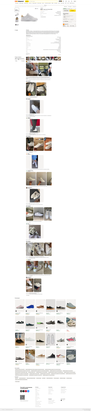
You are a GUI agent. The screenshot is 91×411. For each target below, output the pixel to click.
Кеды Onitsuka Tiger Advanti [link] (18, 363)
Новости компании (63, 388)
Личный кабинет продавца (51, 400)
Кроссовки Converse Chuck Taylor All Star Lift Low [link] (40, 363)
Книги (36, 400)
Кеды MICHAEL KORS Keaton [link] (29, 346)
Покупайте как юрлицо (51, 390)
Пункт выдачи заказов (63, 391)
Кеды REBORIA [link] (68, 363)
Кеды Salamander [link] (48, 346)
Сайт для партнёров (50, 403)
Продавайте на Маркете (51, 401)
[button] (45, 5)
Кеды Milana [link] (27, 363)
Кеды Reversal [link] (17, 346)
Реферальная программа (64, 389)
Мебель (36, 389)
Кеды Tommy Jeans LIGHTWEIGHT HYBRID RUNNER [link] (60, 363)
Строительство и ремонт (38, 404)
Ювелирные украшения (38, 406)
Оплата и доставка (50, 389)
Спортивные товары (37, 402)
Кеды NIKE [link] (57, 346)
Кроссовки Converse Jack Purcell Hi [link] (50, 363)
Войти (75, 1)
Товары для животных (37, 403)
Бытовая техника (37, 390)
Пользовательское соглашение (9, 409)
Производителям (63, 390)
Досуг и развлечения (37, 388)
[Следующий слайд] (37, 17)
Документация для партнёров (51, 402)
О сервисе (49, 391)
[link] (20, 369)
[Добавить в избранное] (23, 300)
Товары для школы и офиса (38, 401)
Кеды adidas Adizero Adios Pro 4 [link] (70, 346)
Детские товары (37, 405)
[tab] (17, 3)
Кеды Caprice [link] (37, 346)
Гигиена (36, 391)
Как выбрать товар (50, 388)
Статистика (3, 409)
